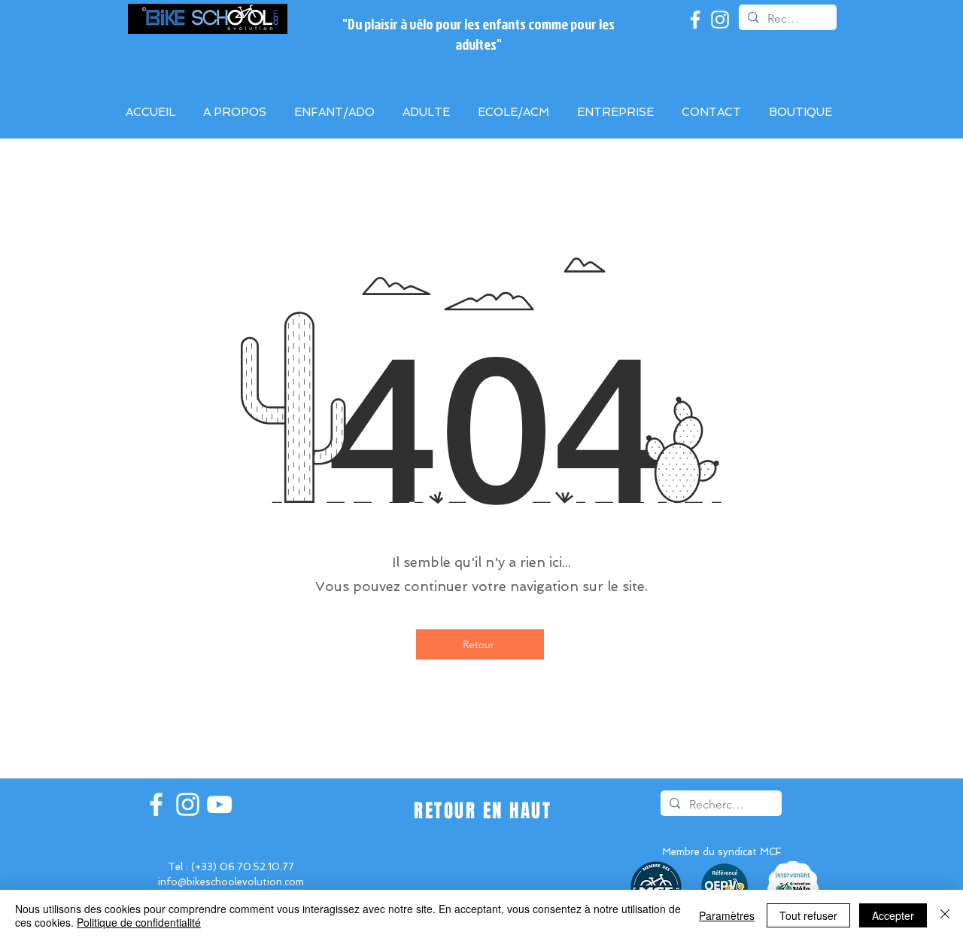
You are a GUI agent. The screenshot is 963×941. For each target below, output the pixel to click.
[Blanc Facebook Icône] (695, 20)
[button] (618, 112)
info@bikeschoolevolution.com (231, 882)
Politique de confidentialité (139, 922)
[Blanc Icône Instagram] (720, 20)
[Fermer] (945, 915)
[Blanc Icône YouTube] (219, 804)
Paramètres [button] (727, 915)
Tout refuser (808, 915)
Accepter (893, 915)
